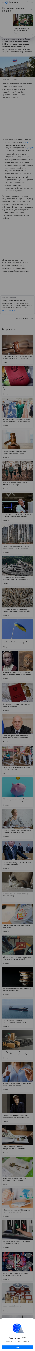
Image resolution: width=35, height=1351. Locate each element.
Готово (17, 1347)
